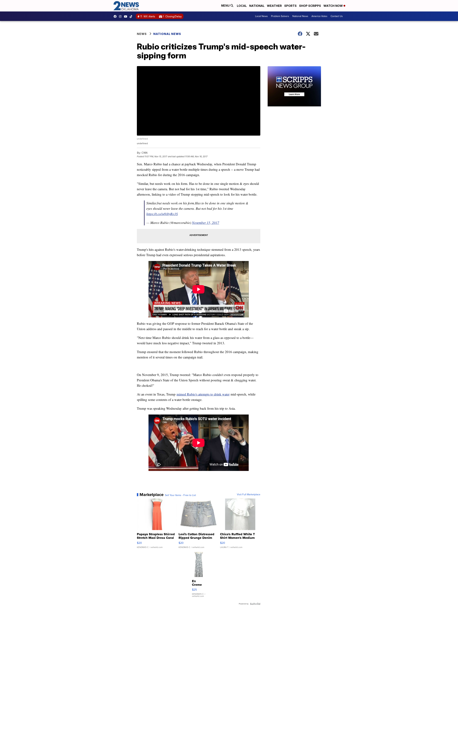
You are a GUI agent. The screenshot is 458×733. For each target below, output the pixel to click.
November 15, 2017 (205, 222)
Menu (225, 5)
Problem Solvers (280, 16)
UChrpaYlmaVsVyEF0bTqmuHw (126, 16)
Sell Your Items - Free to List (180, 495)
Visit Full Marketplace (248, 494)
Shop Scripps (310, 6)
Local (242, 6)
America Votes (319, 16)
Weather (274, 6)
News (142, 34)
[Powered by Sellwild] (255, 604)
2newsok (121, 16)
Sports (290, 6)
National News (300, 16)
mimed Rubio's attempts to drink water (203, 394)
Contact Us (337, 16)
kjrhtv (116, 16)
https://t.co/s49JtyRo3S (162, 214)
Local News (261, 16)
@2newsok (132, 16)
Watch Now (333, 6)
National (256, 6)
